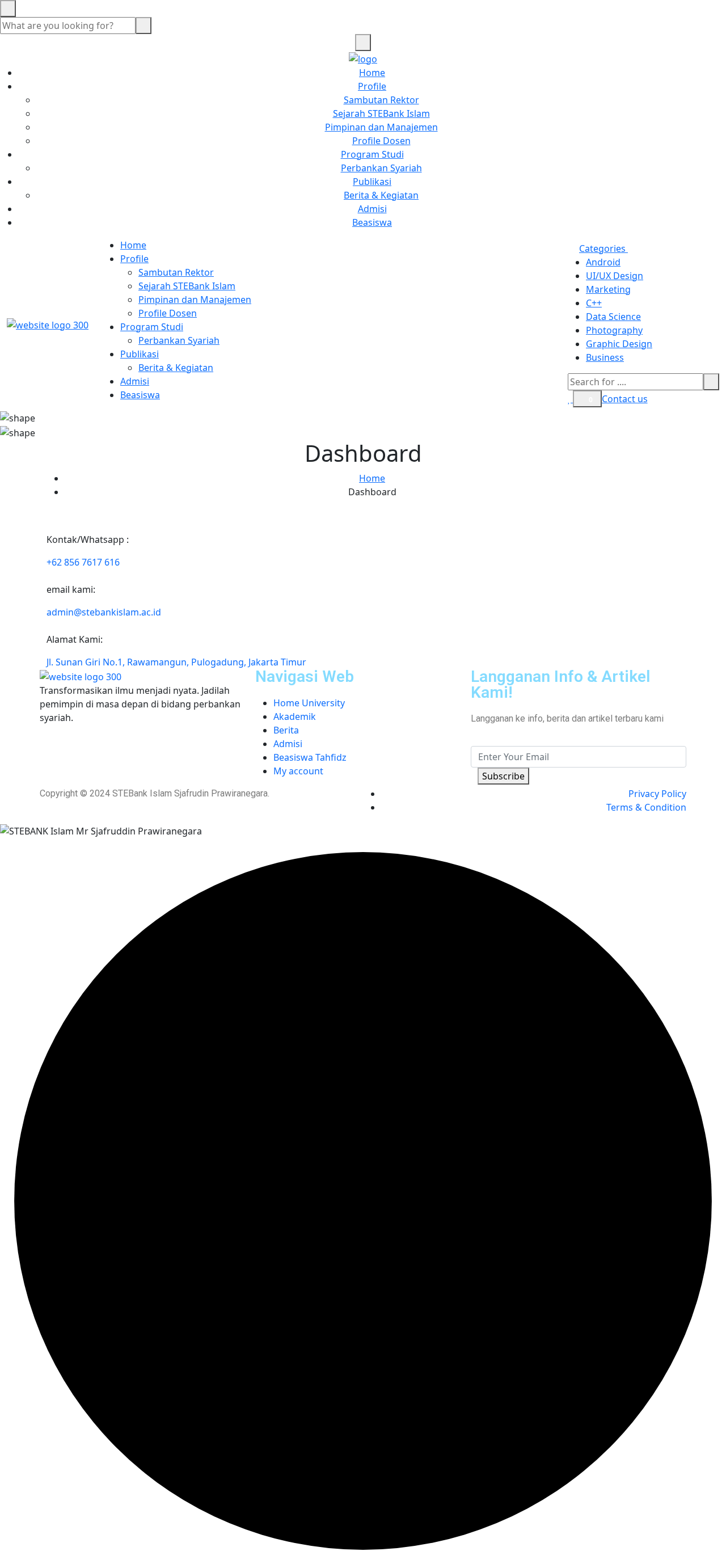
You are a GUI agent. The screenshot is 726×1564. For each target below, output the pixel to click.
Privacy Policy (657, 793)
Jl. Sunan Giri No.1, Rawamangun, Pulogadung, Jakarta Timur (176, 662)
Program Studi (372, 154)
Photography (614, 330)
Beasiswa (372, 222)
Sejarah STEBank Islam (381, 113)
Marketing (608, 289)
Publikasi (372, 181)
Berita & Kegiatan (381, 195)
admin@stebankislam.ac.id (104, 612)
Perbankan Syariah (381, 168)
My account (298, 771)
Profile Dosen (381, 140)
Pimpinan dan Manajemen (381, 127)
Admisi (372, 209)
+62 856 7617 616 (83, 562)
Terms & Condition (646, 807)
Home (372, 72)
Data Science (613, 316)
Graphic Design (619, 344)
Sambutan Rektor (381, 100)
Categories (603, 248)
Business (605, 357)
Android (603, 262)
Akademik (294, 716)
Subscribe (503, 776)
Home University (309, 703)
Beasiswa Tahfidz (310, 757)
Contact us (625, 399)
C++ (594, 303)
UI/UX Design (614, 275)
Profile (372, 86)
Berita (286, 730)
